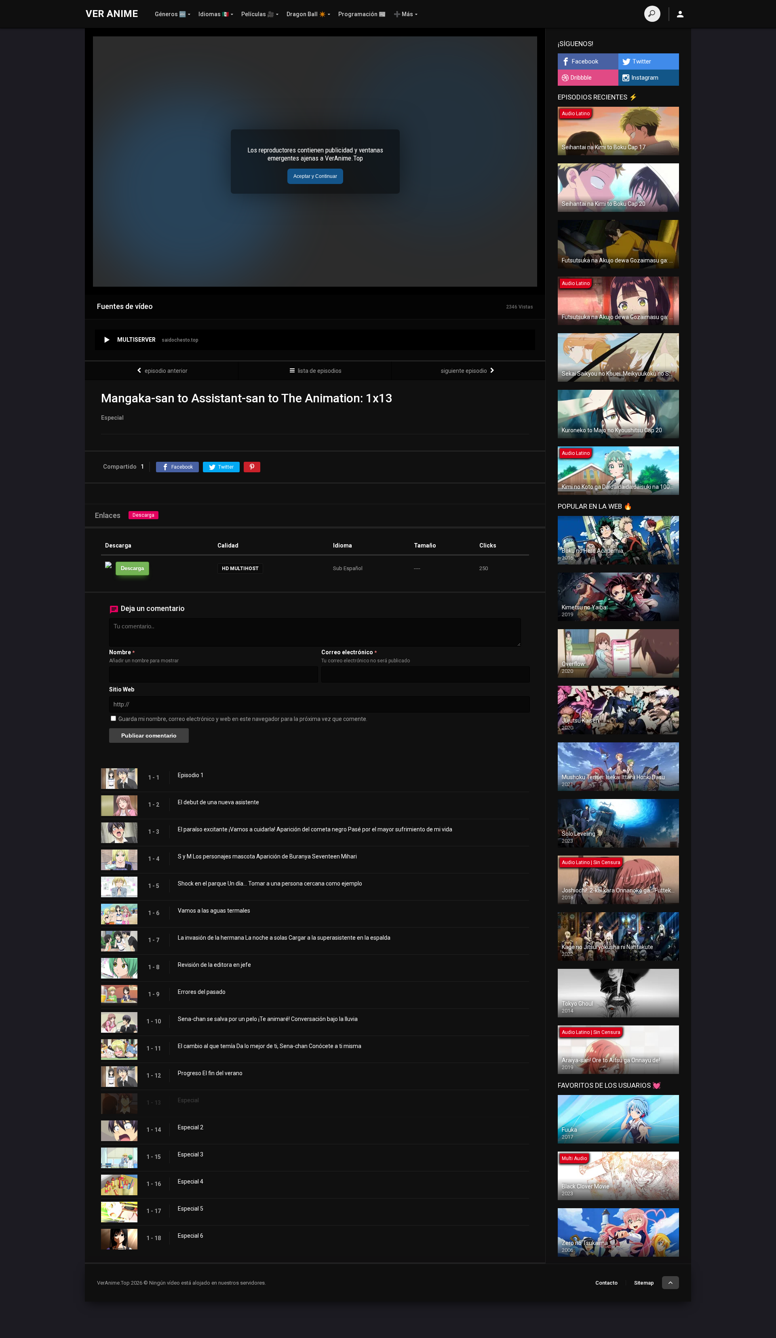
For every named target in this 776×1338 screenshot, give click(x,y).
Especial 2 (190, 1127)
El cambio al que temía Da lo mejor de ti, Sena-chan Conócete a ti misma (269, 1046)
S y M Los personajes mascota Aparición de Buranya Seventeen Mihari (267, 856)
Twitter (642, 61)
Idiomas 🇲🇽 (213, 14)
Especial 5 (190, 1208)
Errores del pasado (202, 992)
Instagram (644, 77)
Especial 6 (190, 1235)
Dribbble (581, 77)
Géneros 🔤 (170, 14)
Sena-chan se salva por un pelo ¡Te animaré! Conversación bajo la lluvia (268, 1019)
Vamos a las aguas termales (214, 910)
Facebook (585, 61)
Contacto (606, 1283)
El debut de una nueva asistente (218, 802)
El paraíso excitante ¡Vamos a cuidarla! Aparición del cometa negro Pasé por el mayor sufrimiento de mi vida (315, 829)
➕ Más (403, 14)
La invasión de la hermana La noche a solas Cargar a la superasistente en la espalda (284, 937)
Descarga (143, 515)
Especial (188, 1100)
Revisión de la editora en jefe (214, 965)
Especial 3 (190, 1154)
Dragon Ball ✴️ (306, 14)
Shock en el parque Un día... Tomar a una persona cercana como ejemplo (270, 883)
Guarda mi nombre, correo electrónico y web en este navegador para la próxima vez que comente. (242, 719)
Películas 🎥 (257, 14)
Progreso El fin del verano (210, 1073)
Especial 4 (190, 1181)
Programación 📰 (362, 14)
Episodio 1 (191, 775)
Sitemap (644, 1283)
